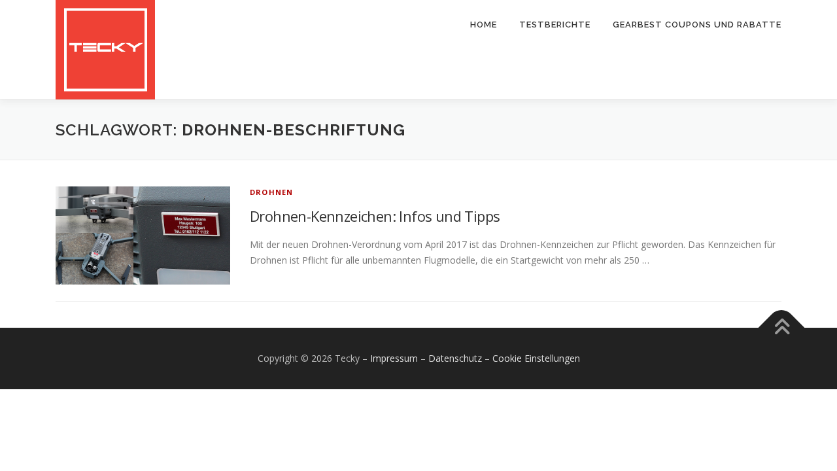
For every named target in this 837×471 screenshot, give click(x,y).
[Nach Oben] (782, 328)
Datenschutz (455, 358)
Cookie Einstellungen (536, 358)
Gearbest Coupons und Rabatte (697, 24)
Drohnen (271, 192)
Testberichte (554, 24)
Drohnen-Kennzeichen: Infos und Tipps (375, 216)
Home (483, 24)
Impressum (394, 358)
